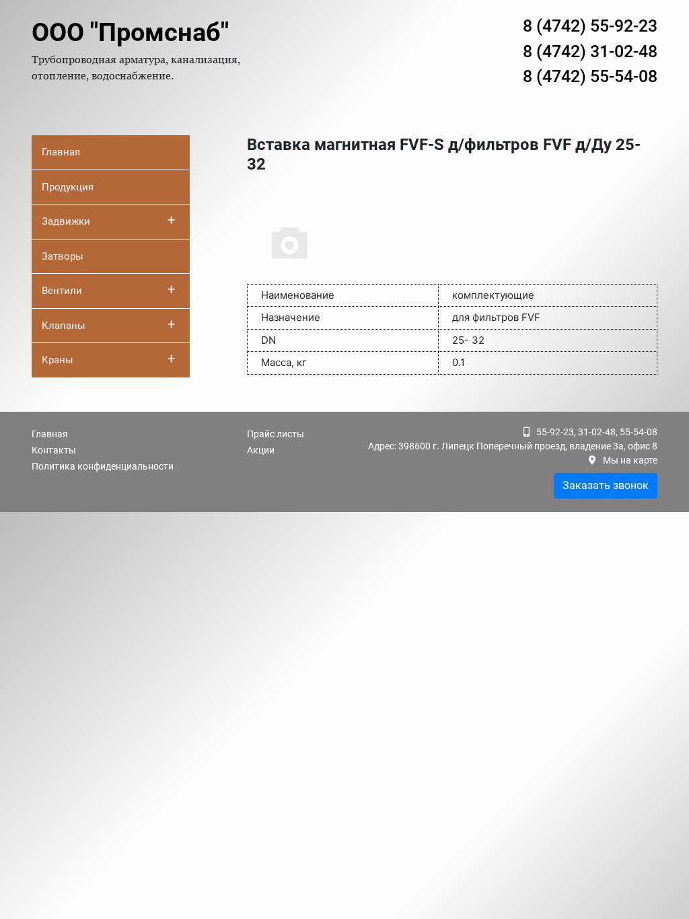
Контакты (54, 450)
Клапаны (108, 324)
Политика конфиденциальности (103, 466)
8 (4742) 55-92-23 (590, 26)
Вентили (108, 289)
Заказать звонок (606, 485)
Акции (261, 450)
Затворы (62, 256)
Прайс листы (275, 434)
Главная (61, 152)
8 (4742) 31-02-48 (590, 51)
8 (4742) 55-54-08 (590, 76)
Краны (108, 359)
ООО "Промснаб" (130, 32)
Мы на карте (630, 460)
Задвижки (108, 220)
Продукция (68, 187)
